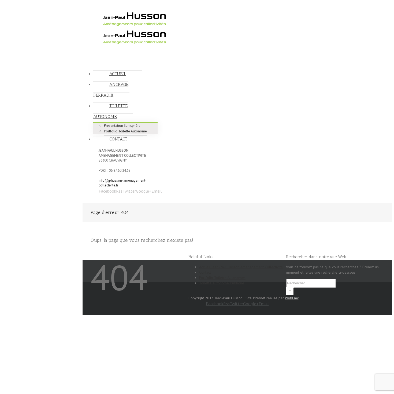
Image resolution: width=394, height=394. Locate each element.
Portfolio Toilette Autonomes (222, 277)
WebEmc (292, 298)
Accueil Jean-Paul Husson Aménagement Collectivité (241, 267)
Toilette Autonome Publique (221, 283)
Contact (205, 272)
